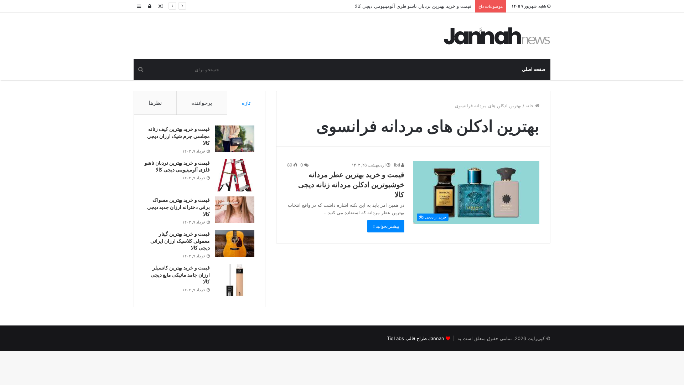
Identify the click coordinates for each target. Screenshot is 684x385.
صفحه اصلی (533, 69)
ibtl (397, 165)
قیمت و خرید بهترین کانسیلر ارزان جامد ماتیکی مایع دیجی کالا (180, 274)
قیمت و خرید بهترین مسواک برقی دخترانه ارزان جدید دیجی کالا (178, 207)
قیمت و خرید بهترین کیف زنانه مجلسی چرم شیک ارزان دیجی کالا (178, 136)
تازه (246, 102)
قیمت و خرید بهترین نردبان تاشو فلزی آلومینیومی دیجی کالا (413, 6)
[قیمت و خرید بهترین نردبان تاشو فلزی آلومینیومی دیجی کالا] (234, 175)
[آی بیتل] (497, 36)
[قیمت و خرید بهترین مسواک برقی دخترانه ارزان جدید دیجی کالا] (234, 209)
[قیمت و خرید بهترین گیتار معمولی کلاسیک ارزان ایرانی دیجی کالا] (234, 243)
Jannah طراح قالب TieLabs (415, 338)
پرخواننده (201, 102)
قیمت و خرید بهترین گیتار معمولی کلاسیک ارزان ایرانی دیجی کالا (180, 241)
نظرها (155, 102)
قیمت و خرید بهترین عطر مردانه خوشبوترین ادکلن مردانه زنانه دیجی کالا (351, 184)
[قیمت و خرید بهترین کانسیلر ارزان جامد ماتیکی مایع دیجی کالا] (234, 280)
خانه (530, 105)
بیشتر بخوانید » (386, 226)
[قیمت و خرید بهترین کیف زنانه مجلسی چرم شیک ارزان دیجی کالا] (234, 138)
